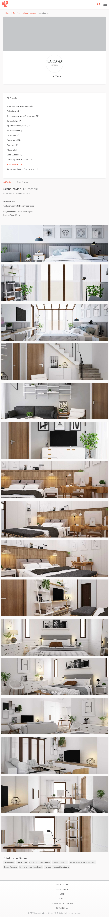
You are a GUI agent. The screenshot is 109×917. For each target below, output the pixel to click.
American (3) (12, 145)
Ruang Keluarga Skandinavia (31, 867)
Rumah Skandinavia (61, 867)
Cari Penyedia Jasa (20, 13)
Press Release (62, 889)
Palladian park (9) (14, 111)
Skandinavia (9, 862)
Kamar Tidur (22, 862)
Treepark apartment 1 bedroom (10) (23, 116)
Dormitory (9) (13, 135)
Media (62, 894)
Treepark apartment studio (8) (20, 106)
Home (8, 13)
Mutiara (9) (12, 150)
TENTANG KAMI (62, 908)
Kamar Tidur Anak (60, 862)
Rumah (48, 867)
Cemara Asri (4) (14, 140)
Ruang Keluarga (10, 867)
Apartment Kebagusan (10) (19, 126)
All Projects (12, 98)
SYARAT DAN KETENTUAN (62, 903)
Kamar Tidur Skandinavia (39, 862)
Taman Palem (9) (14, 121)
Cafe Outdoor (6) (14, 155)
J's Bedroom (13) (14, 130)
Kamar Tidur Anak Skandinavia (82, 862)
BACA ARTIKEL (62, 885)
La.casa (33, 13)
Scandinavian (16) (14, 164)
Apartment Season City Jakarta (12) (22, 169)
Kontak (62, 898)
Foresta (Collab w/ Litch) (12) (19, 159)
